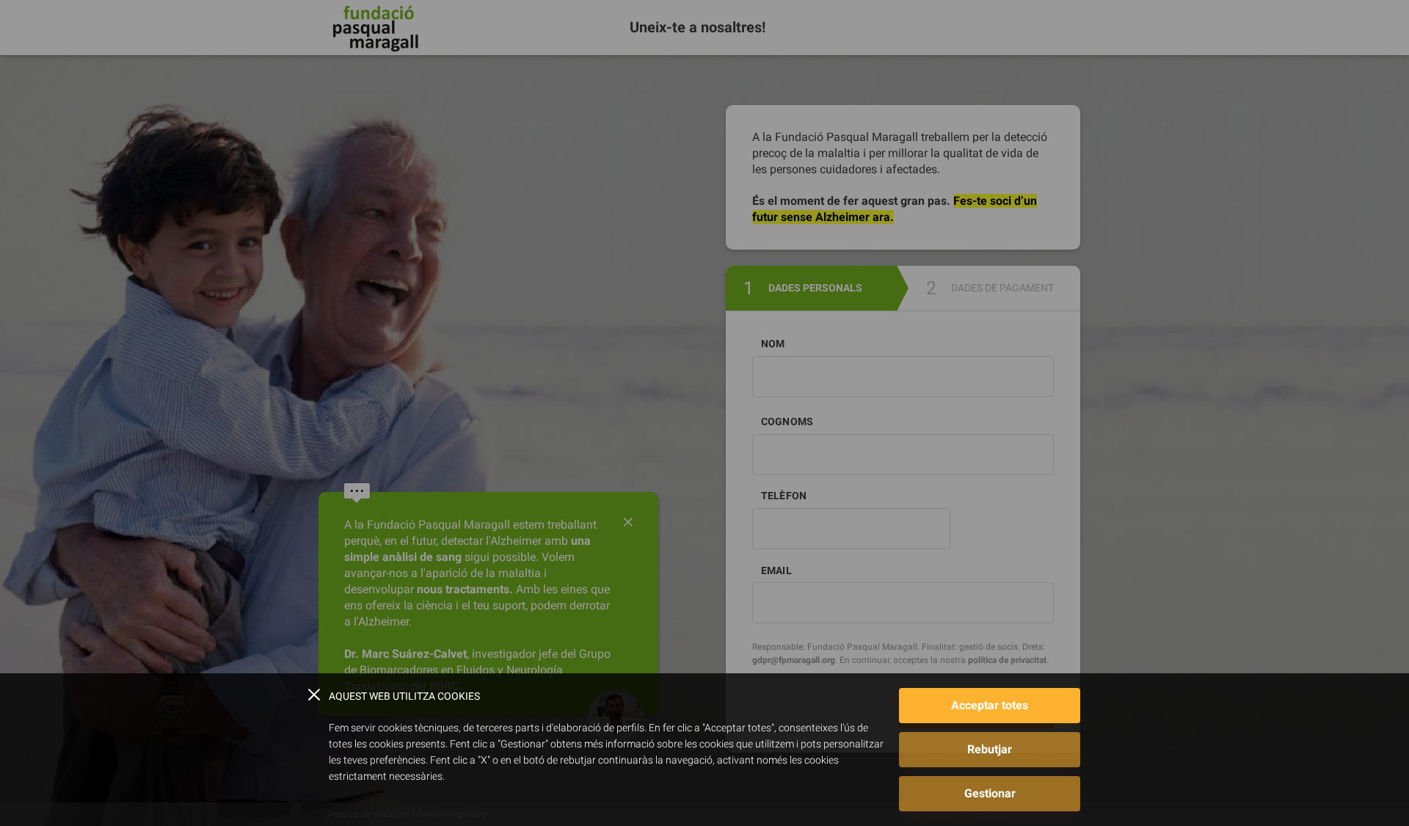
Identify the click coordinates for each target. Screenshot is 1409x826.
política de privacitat (1007, 660)
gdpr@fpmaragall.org (793, 660)
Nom (772, 343)
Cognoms (787, 421)
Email (776, 570)
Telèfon (784, 495)
